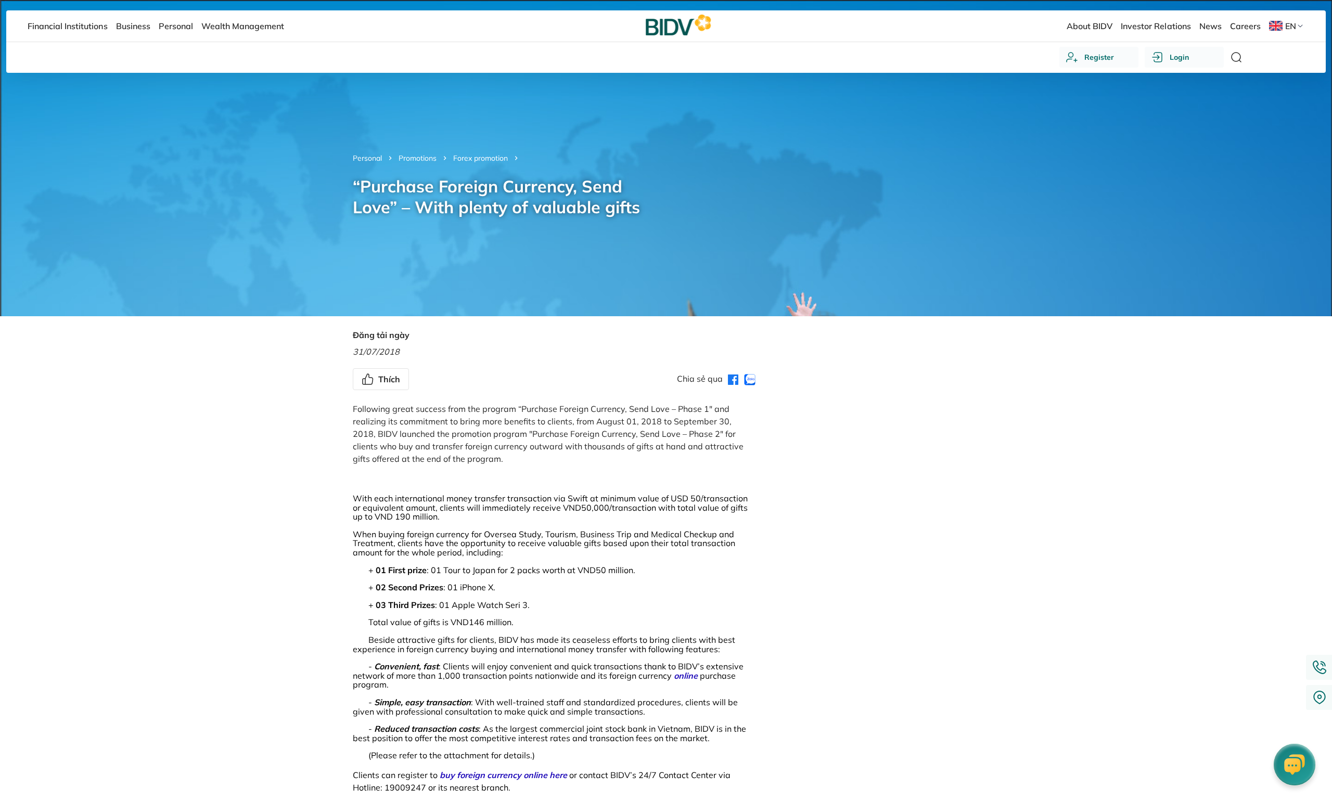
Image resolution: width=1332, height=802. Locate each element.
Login (1179, 57)
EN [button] (1290, 26)
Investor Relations (1155, 26)
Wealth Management (242, 26)
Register (1099, 57)
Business (133, 26)
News (1210, 26)
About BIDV (1089, 26)
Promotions (418, 158)
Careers (1245, 26)
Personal (367, 158)
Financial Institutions (67, 26)
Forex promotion (480, 158)
